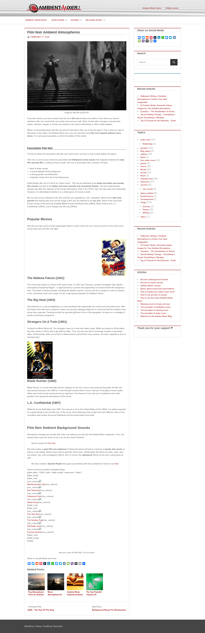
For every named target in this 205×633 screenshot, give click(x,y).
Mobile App (147, 144)
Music (143, 175)
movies (143, 172)
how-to (143, 166)
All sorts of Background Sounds (154, 279)
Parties (146, 209)
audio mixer (145, 140)
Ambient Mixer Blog (36, 20)
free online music (147, 160)
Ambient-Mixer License (150, 285)
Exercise (146, 206)
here (117, 464)
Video (142, 217)
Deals (142, 157)
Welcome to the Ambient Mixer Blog (156, 316)
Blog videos (145, 151)
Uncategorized (146, 199)
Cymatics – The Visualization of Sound (157, 111)
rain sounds (148, 189)
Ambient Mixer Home (152, 8)
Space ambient (147, 193)
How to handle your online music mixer (157, 292)
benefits (143, 148)
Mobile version (172, 8)
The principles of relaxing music (154, 310)
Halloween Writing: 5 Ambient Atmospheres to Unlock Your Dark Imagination (152, 99)
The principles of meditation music (155, 307)
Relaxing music (93, 20)
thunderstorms (146, 196)
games (143, 163)
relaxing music (146, 179)
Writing (146, 213)
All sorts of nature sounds (151, 282)
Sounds (75, 20)
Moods (143, 169)
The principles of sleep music (153, 313)
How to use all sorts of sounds (153, 295)
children (143, 154)
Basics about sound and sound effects (157, 289)
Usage (143, 202)
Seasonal (144, 182)
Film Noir (51, 443)
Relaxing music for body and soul (155, 304)
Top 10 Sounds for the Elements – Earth (158, 120)
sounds (143, 185)
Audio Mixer (57, 20)
